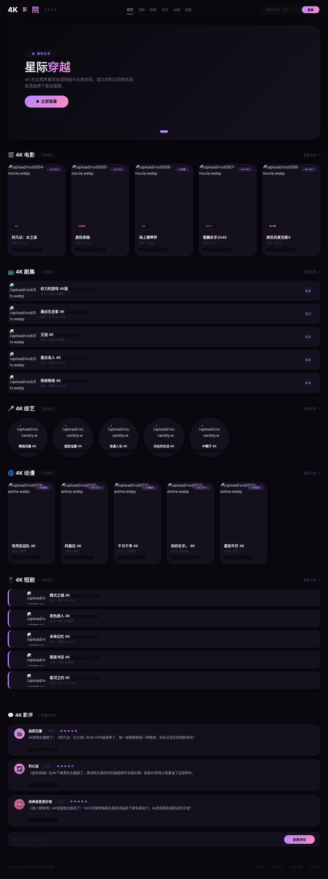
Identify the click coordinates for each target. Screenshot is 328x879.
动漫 (177, 9)
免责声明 (278, 867)
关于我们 (260, 867)
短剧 (188, 9)
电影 (142, 9)
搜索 (311, 10)
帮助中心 (314, 867)
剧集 (153, 9)
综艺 (165, 9)
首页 (130, 9)
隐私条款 (296, 867)
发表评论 (299, 840)
